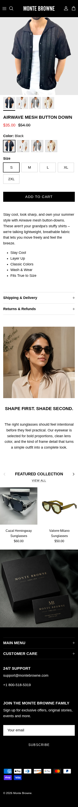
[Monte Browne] (39, 8)
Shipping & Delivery (20, 298)
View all (39, 480)
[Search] (13, 8)
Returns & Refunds (19, 309)
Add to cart (39, 197)
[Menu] (4, 8)
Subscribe (39, 745)
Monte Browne (22, 793)
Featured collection (39, 474)
